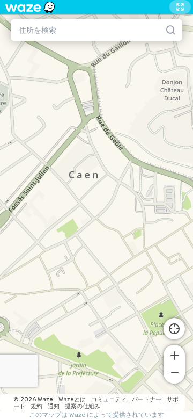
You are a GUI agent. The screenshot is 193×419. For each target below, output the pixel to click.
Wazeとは (72, 399)
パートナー (146, 399)
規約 (36, 406)
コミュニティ (109, 399)
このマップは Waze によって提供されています (96, 414)
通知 (54, 406)
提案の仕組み (82, 406)
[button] (174, 354)
